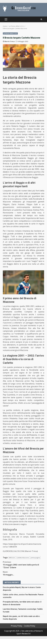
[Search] (41, 19)
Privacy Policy (16, 626)
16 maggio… (8, 573)
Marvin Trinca (10, 41)
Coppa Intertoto (10, 336)
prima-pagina (35, 558)
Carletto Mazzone (23, 558)
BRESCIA (12, 558)
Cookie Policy (29, 626)
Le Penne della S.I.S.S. (10, 33)
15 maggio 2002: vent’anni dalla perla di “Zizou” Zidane (21, 565)
